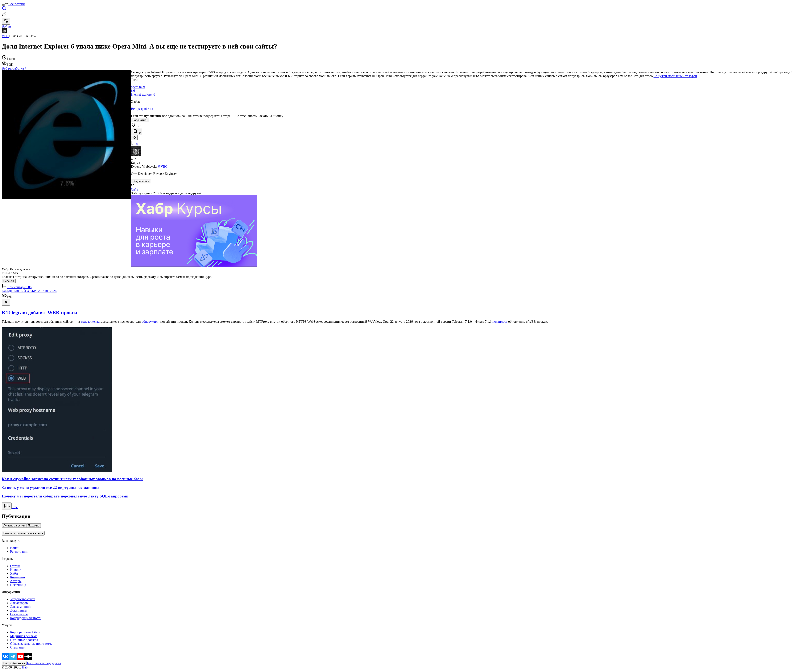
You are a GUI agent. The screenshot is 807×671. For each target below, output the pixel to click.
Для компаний (20, 606)
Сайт (134, 189)
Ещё (15, 507)
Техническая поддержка (43, 663)
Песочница (18, 585)
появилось (499, 321)
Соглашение (19, 614)
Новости (16, 569)
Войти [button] (6, 26)
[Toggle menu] (3, 5)
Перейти (8, 281)
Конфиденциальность (25, 618)
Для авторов (19, 603)
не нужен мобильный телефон (675, 76)
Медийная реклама (23, 636)
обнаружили (151, 321)
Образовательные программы (31, 643)
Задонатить (140, 120)
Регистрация (19, 551)
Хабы (14, 573)
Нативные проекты (24, 640)
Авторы (15, 581)
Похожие (33, 525)
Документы (18, 610)
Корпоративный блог (25, 632)
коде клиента (90, 321)
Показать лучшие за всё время (23, 533)
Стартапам (17, 647)
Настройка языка (14, 663)
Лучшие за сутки (14, 525)
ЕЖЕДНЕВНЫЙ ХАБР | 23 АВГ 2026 (29, 291)
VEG (5, 36)
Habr (25, 667)
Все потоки (16, 4)
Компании (17, 577)
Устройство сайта (22, 599)
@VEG (162, 166)
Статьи (15, 566)
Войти (14, 548)
